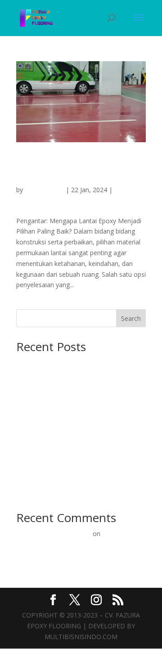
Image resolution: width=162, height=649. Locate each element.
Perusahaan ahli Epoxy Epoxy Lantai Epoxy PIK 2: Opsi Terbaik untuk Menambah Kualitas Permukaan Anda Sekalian (80, 170)
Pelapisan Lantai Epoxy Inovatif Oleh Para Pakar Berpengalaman (73, 544)
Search (131, 318)
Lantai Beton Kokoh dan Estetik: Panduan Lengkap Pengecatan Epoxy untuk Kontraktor (76, 373)
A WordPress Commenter (53, 533)
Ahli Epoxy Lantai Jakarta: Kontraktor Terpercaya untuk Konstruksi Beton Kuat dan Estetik (75, 433)
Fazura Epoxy (44, 189)
